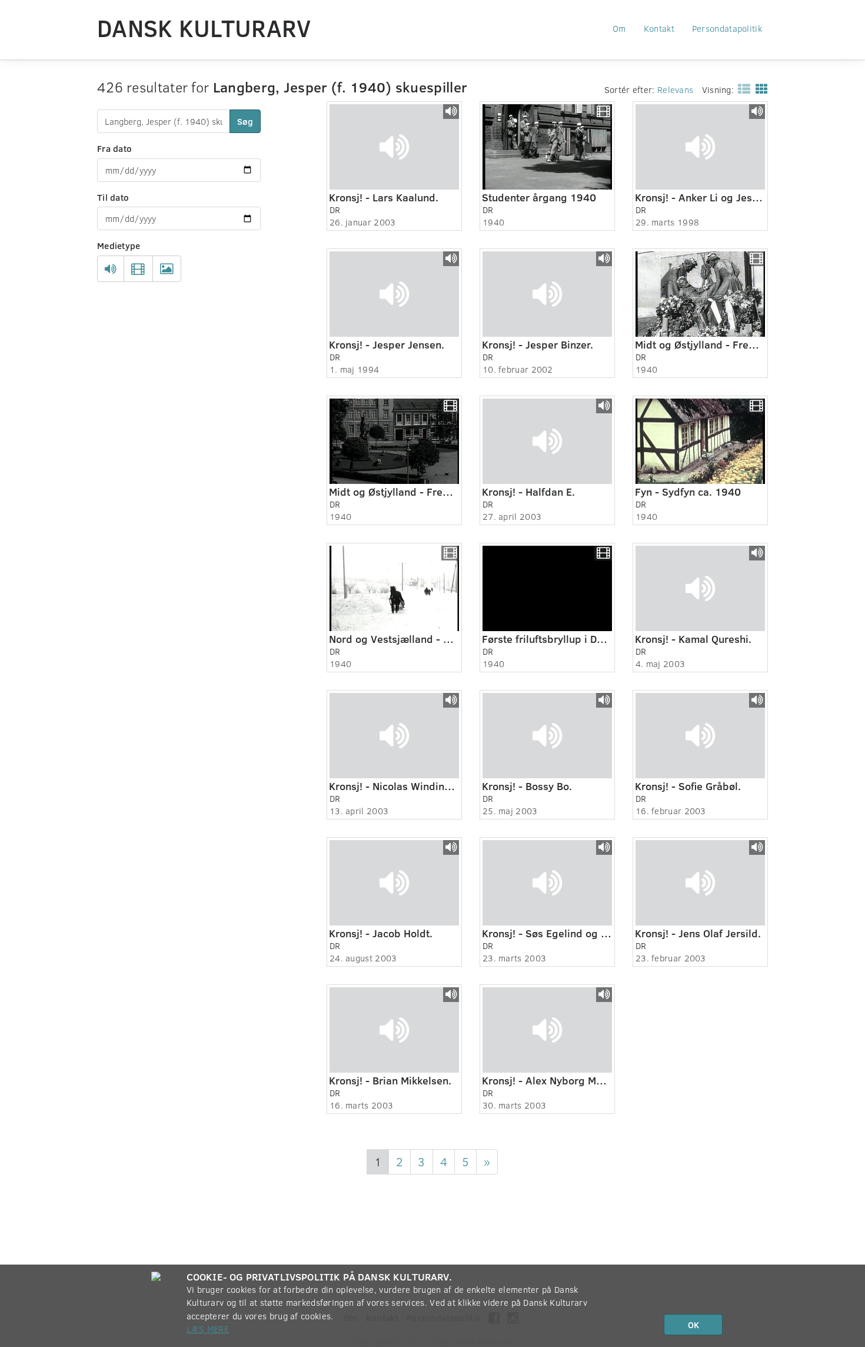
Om (619, 28)
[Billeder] (166, 269)
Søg (245, 121)
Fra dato (114, 148)
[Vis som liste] (741, 88)
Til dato (113, 197)
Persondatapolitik (727, 28)
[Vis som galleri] (759, 88)
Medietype (119, 245)
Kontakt (659, 28)
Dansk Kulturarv (204, 27)
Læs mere (208, 1329)
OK (693, 1325)
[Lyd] (110, 269)
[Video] (138, 269)
